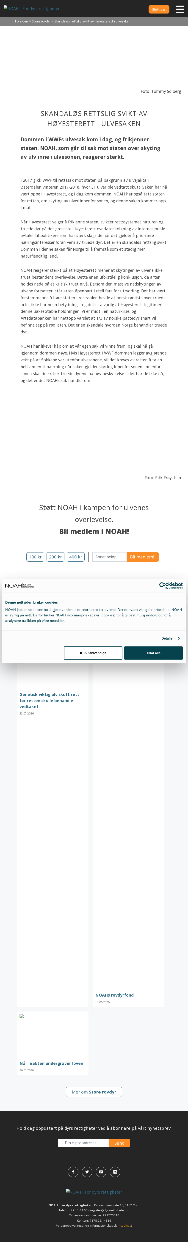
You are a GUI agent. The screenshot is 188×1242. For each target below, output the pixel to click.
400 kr (75, 557)
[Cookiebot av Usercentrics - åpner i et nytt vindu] (163, 585)
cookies (125, 1225)
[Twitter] (87, 1172)
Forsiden (21, 21)
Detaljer (167, 638)
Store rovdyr (41, 21)
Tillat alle (153, 653)
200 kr (55, 557)
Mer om (94, 1092)
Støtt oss (159, 9)
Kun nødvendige (93, 653)
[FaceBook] (73, 1172)
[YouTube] (101, 1172)
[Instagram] (115, 1172)
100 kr (35, 557)
